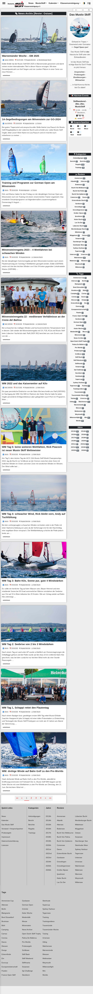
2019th (74, 441)
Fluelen (79, 313)
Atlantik (74, 181)
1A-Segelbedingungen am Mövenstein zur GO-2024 (31, 119)
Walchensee (79, 257)
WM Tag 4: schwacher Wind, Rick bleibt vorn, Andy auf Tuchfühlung (33, 516)
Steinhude (79, 376)
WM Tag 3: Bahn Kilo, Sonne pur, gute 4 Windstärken (32, 580)
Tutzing (74, 398)
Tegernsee (79, 251)
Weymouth (79, 264)
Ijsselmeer (79, 216)
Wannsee (85, 261)
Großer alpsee (79, 213)
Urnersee (85, 254)
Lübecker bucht (79, 226)
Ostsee (85, 235)
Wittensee (79, 267)
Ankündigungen (79, 158)
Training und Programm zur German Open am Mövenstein (28, 184)
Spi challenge (79, 370)
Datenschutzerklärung (10, 841)
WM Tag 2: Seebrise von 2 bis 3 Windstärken (27, 644)
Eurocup (79, 306)
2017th (74, 437)
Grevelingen (80, 207)
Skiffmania (79, 363)
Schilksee (79, 354)
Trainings (79, 167)
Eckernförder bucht (79, 200)
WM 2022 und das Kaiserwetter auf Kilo (24, 383)
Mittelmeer (79, 232)
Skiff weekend (80, 360)
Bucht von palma (79, 191)
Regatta (79, 164)
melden (80, 118)
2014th (84, 431)
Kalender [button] (53, 3)
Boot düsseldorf (79, 287)
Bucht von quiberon (79, 194)
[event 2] (83, 115)
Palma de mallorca (79, 344)
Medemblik (75, 332)
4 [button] (40, 798)
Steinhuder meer (79, 245)
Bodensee (79, 184)
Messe (86, 332)
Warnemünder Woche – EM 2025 (20, 56)
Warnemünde (79, 405)
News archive (79, 338)
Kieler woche (79, 328)
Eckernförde (76, 303)
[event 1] (80, 115)
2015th (74, 434)
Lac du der (79, 223)
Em (86, 303)
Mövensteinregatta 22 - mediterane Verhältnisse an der (33, 318)
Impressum (6, 837)
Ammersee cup (79, 278)
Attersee (85, 181)
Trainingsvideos (79, 389)
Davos (85, 197)
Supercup (79, 379)
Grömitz (79, 325)
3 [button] (36, 798)
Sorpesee (79, 238)
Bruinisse (75, 290)
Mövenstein (79, 335)
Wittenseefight (75, 417)
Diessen (75, 300)
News (4, 816)
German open (79, 322)
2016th (84, 434)
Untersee (74, 254)
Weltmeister (80, 411)
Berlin (85, 281)
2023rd (74, 447)
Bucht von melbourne (79, 188)
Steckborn (79, 373)
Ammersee (80, 178)
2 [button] (31, 798)
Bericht (73, 161)
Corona (75, 297)
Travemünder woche (80, 395)
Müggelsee (74, 235)
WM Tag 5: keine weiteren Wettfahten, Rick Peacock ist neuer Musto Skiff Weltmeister (32, 449)
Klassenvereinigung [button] (69, 3)
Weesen (79, 408)
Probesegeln (79, 351)
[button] (89, 3)
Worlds (79, 421)
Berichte (84, 161)
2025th (74, 450)
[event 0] (77, 115)
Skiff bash (79, 357)
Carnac (85, 294)
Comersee (74, 197)
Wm (86, 417)
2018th (84, 437)
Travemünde (79, 392)
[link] (33, 47)
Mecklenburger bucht (79, 229)
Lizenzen (5, 845)
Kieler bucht (79, 219)
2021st (74, 444)
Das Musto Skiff (8, 825)
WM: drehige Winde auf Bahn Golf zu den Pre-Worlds (32, 771)
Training (85, 386)
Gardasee (79, 204)
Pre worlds (79, 347)
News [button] (31, 3)
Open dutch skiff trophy (79, 341)
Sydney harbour (79, 248)
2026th (84, 450)
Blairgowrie (79, 284)
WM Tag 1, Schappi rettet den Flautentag (25, 707)
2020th (84, 441)
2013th (74, 431)
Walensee (74, 261)
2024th (84, 447)
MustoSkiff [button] (40, 3)
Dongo (85, 300)
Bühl (85, 290)
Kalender (5, 820)
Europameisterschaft (79, 309)
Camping (75, 294)
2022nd (84, 444)
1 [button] (26, 798)
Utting (73, 402)
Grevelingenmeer (79, 210)
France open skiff (80, 316)
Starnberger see (79, 242)
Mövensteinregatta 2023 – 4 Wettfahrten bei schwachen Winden (27, 251)
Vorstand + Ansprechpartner (12, 829)
